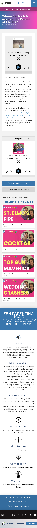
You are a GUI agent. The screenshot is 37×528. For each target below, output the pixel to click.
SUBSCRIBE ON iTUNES (19, 183)
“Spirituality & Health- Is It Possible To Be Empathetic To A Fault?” (18, 115)
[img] (18, 58)
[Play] (18, 67)
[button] (34, 3)
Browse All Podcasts (19, 189)
